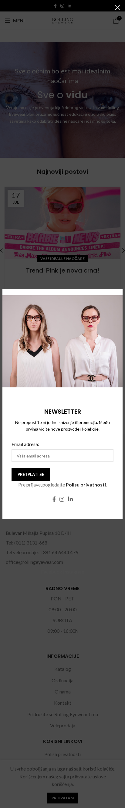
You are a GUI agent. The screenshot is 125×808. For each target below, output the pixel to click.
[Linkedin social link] (70, 499)
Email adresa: (25, 444)
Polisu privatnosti (86, 484)
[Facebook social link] (54, 499)
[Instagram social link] (62, 499)
